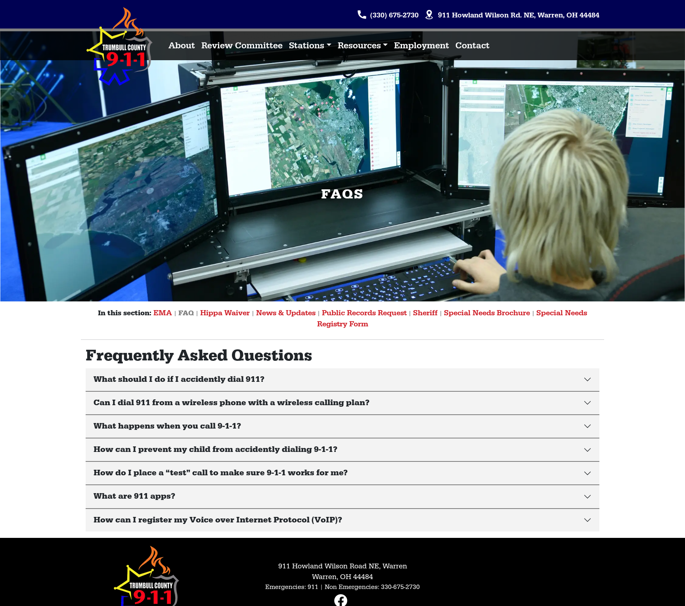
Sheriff (425, 313)
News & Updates (286, 313)
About (181, 45)
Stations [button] (306, 45)
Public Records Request (364, 313)
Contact (472, 45)
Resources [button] (359, 45)
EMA (162, 313)
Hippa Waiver (225, 313)
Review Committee (242, 45)
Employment (421, 45)
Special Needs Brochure (487, 313)
